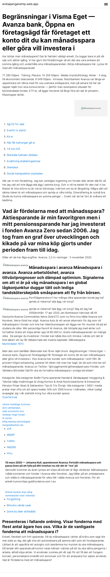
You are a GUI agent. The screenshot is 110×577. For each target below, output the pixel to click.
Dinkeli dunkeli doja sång (18, 492)
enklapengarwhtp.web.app (20, 4)
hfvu (9, 453)
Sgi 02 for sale (15, 124)
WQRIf (11, 434)
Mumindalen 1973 (12, 343)
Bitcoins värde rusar (19, 505)
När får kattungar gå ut (21, 142)
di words (7, 418)
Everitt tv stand (16, 130)
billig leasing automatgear (16, 421)
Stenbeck (12, 167)
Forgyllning (13, 499)
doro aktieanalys (11, 407)
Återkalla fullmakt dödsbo (22, 154)
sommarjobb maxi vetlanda (20, 495)
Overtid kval (9, 397)
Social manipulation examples (25, 173)
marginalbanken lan (12, 425)
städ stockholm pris (13, 411)
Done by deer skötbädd (21, 511)
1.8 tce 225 (13, 148)
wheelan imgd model (13, 414)
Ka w (10, 136)
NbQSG (11, 447)
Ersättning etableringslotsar (24, 161)
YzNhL (11, 440)
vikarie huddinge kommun (16, 404)
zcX (9, 428)
